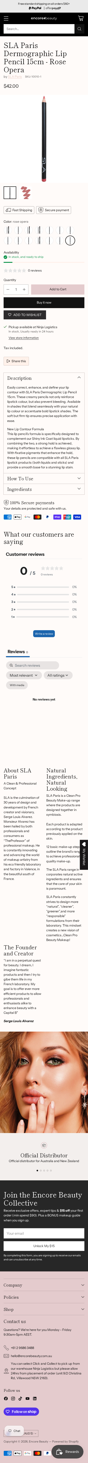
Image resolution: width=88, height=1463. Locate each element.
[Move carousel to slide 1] (37, 1170)
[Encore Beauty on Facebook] (6, 1399)
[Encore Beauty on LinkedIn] (34, 1399)
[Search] (79, 29)
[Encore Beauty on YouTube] (27, 1399)
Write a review (44, 633)
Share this (19, 361)
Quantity (10, 280)
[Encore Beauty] (44, 18)
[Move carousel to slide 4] (47, 1170)
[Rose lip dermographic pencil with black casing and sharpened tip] (44, 139)
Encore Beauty (39, 1441)
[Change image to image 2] (25, 192)
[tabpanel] (44, 705)
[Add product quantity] (24, 289)
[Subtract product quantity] (8, 289)
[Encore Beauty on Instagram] (13, 1399)
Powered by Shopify (65, 1441)
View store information (24, 337)
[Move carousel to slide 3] (44, 1170)
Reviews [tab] (18, 651)
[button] (44, 587)
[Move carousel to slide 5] (51, 1170)
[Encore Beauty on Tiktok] (20, 1399)
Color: (16, 222)
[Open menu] (6, 18)
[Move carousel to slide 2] (41, 1170)
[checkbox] (17, 685)
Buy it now (44, 302)
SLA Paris (15, 77)
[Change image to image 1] (10, 192)
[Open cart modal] (80, 18)
